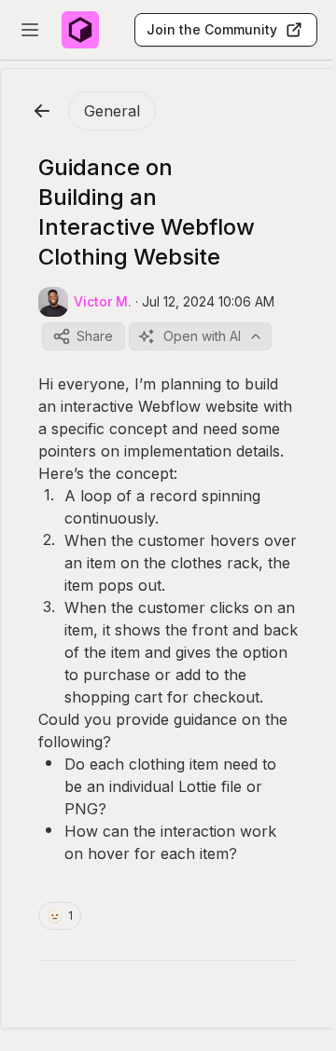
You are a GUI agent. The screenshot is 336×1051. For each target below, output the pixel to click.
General (112, 111)
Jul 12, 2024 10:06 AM (208, 301)
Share (95, 336)
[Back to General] (42, 111)
